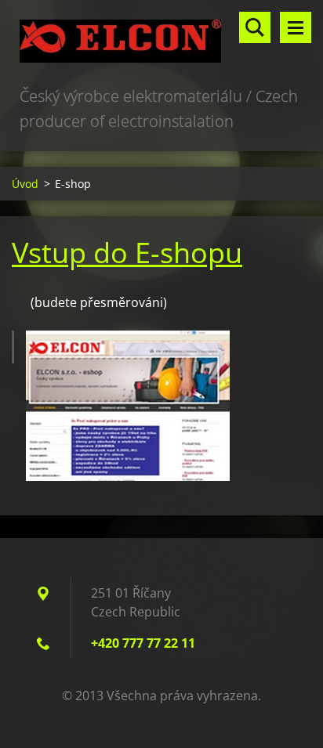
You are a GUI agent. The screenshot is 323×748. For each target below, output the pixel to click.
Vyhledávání (254, 27)
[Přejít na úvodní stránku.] (161, 42)
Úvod (25, 183)
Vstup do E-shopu (127, 252)
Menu (295, 27)
